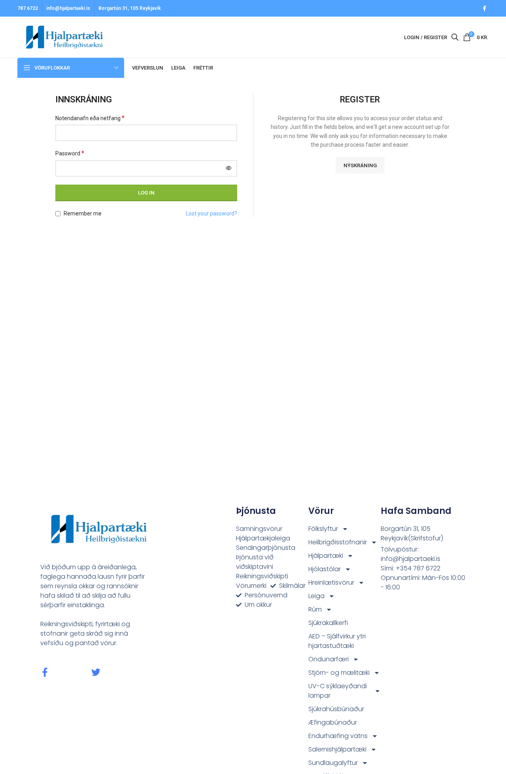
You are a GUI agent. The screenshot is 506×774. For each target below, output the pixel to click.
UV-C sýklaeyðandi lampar (337, 690)
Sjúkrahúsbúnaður (336, 709)
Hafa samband (416, 511)
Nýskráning (360, 165)
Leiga (316, 595)
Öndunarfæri (328, 659)
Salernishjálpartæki (337, 749)
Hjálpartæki (325, 555)
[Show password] (229, 168)
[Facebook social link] (484, 8)
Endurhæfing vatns (338, 735)
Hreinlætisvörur (331, 582)
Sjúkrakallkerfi (328, 622)
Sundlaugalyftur (333, 762)
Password (69, 153)
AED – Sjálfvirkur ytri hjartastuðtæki (337, 641)
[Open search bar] (455, 37)
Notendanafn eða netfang (90, 118)
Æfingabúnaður (332, 722)
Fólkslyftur (323, 528)
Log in (146, 193)
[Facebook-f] (44, 672)
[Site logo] (61, 37)
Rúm (315, 609)
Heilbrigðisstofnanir (337, 542)
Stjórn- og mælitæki (339, 672)
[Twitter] (95, 672)
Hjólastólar (324, 569)
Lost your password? (211, 213)
